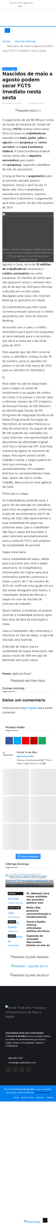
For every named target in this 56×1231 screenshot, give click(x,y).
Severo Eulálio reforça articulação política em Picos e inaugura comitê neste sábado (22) (29, 929)
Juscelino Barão (42, 1092)
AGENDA (12, 922)
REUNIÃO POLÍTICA (12, 893)
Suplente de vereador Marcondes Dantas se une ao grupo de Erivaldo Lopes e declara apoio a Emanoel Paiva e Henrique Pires (29, 945)
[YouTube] (21, 1070)
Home (6, 41)
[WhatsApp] (28, 1070)
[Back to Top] (45, 1220)
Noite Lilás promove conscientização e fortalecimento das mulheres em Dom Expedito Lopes (29, 915)
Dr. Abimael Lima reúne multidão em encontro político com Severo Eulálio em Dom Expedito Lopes (28, 901)
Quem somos (27, 1097)
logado (32, 708)
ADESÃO (12, 936)
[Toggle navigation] (7, 30)
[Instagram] (15, 1070)
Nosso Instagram (30, 856)
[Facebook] (8, 1070)
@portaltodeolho (25, 756)
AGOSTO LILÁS (14, 908)
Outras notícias (25, 41)
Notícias (40, 1097)
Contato (50, 1097)
